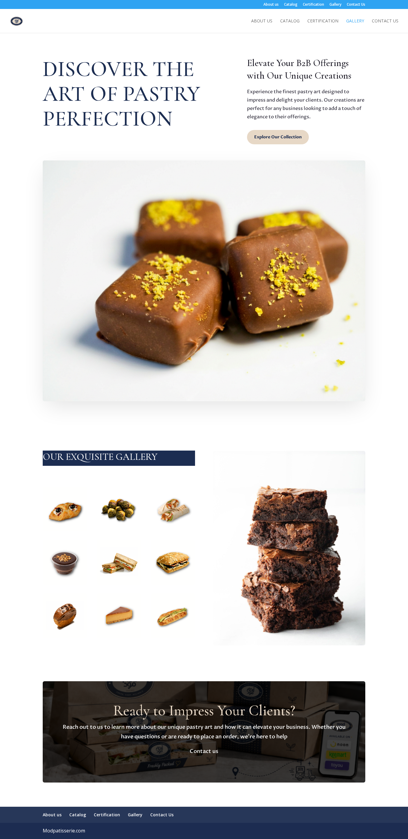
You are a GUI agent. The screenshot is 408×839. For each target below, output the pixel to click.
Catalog (290, 5)
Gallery (335, 5)
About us (271, 5)
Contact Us (356, 5)
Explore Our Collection (278, 137)
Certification (313, 5)
